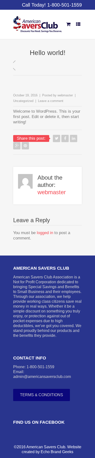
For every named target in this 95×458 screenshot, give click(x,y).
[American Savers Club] (37, 24)
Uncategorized (23, 101)
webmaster (65, 95)
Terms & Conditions (41, 395)
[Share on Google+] (16, 145)
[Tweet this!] (56, 138)
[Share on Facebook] (65, 138)
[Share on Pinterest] (25, 145)
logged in (45, 232)
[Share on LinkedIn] (73, 138)
